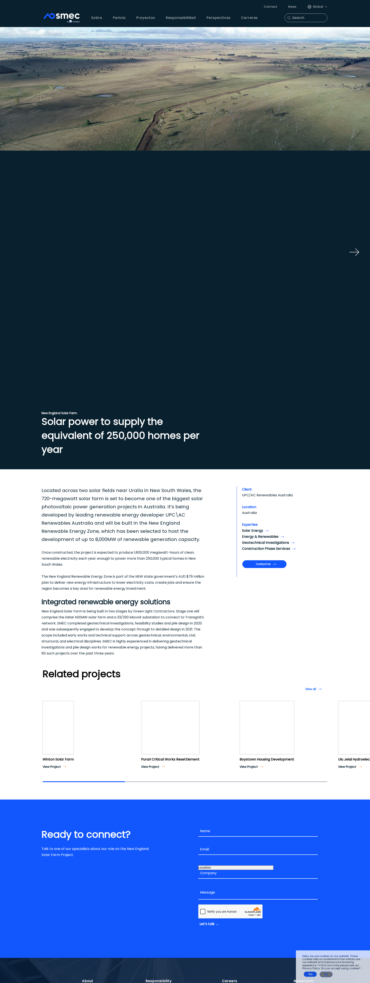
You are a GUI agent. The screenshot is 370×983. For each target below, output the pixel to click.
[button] (47, 731)
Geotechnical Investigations (265, 542)
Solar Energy (252, 530)
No (326, 974)
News (292, 7)
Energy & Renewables (260, 536)
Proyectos (145, 17)
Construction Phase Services (266, 548)
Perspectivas (218, 17)
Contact (271, 7)
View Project (52, 767)
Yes (310, 974)
